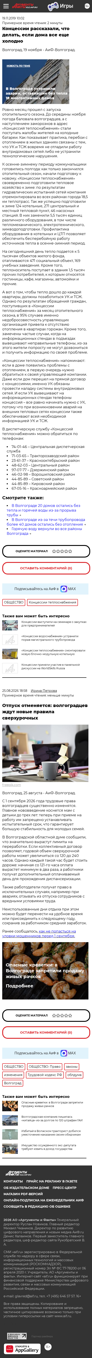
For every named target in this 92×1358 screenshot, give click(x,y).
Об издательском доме (26, 1188)
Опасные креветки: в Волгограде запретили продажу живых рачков (45, 970)
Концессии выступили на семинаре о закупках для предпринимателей (53, 623)
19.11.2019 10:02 (13, 18)
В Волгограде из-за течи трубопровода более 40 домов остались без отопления (46, 522)
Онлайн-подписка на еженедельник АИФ (44, 1200)
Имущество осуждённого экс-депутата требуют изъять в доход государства (48, 1147)
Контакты (13, 1181)
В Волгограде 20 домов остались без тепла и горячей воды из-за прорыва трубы (43, 510)
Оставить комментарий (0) (46, 568)
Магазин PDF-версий (23, 1194)
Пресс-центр (64, 1188)
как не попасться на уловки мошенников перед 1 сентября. (39, 933)
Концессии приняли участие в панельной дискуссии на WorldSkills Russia (50, 666)
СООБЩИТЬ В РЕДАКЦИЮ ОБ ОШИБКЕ (37, 1207)
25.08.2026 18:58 (14, 691)
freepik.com (11, 785)
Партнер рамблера (42, 1336)
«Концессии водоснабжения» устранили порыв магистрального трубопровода (49, 637)
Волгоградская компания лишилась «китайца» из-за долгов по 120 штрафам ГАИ (52, 1118)
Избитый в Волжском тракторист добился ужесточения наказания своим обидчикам (51, 1132)
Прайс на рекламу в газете (51, 1181)
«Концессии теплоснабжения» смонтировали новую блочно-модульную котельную (53, 652)
